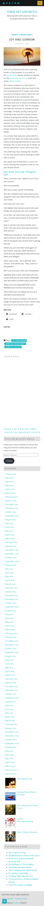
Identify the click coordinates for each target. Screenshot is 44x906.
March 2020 (11, 766)
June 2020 (10, 755)
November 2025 (12, 508)
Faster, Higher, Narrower (27, 832)
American (23, 78)
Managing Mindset (26, 35)
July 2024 (9, 569)
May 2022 (9, 668)
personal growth (13, 347)
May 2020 (10, 759)
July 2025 (9, 523)
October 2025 (11, 512)
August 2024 (11, 565)
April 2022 (10, 671)
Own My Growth (22, 11)
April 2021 (10, 717)
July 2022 (9, 660)
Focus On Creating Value (21, 432)
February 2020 (12, 770)
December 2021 (12, 686)
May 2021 (9, 713)
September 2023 (12, 607)
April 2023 (10, 626)
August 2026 (11, 474)
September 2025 (12, 516)
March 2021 (10, 721)
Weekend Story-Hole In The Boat (24, 855)
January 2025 (11, 546)
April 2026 (10, 489)
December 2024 (12, 550)
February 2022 (11, 679)
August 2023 (11, 611)
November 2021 (12, 690)
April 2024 (10, 580)
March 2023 (10, 630)
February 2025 (11, 542)
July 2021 (9, 705)
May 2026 (9, 485)
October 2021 (11, 694)
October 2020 (11, 740)
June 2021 (9, 709)
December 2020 (12, 732)
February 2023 (11, 633)
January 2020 (11, 774)
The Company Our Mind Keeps (23, 870)
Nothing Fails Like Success (21, 876)
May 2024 (9, 576)
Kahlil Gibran (15, 81)
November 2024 (12, 554)
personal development (15, 344)
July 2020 (9, 751)
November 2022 (12, 645)
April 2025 (10, 535)
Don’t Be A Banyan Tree (21, 429)
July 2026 (9, 478)
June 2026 (10, 482)
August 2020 (11, 747)
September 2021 (12, 698)
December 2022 (12, 641)
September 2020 (12, 743)
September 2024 (12, 561)
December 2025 (12, 504)
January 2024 (11, 592)
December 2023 (12, 595)
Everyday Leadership (18, 873)
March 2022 (10, 675)
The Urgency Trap (24, 779)
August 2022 (11, 656)
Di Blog (16, 903)
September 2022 (12, 652)
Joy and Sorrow (19, 340)
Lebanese (14, 78)
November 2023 (12, 599)
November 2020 (12, 736)
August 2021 (11, 702)
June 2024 (10, 573)
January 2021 (11, 728)
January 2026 (11, 501)
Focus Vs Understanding (20, 885)
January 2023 (11, 637)
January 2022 (11, 683)
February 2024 (11, 588)
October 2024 (11, 558)
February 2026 (11, 497)
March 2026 (10, 493)
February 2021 (11, 724)
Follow (9, 461)
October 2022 (11, 649)
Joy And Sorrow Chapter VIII (20, 173)
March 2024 (10, 584)
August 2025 (11, 520)
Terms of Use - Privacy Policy (14, 899)
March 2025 (10, 539)
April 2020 (10, 762)
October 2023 (11, 603)
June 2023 (10, 618)
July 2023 (9, 614)
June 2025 (10, 527)
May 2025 (9, 531)
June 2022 (10, 664)
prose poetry (11, 75)
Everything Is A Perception (21, 864)
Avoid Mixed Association (20, 867)
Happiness (14, 35)
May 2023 (9, 622)
